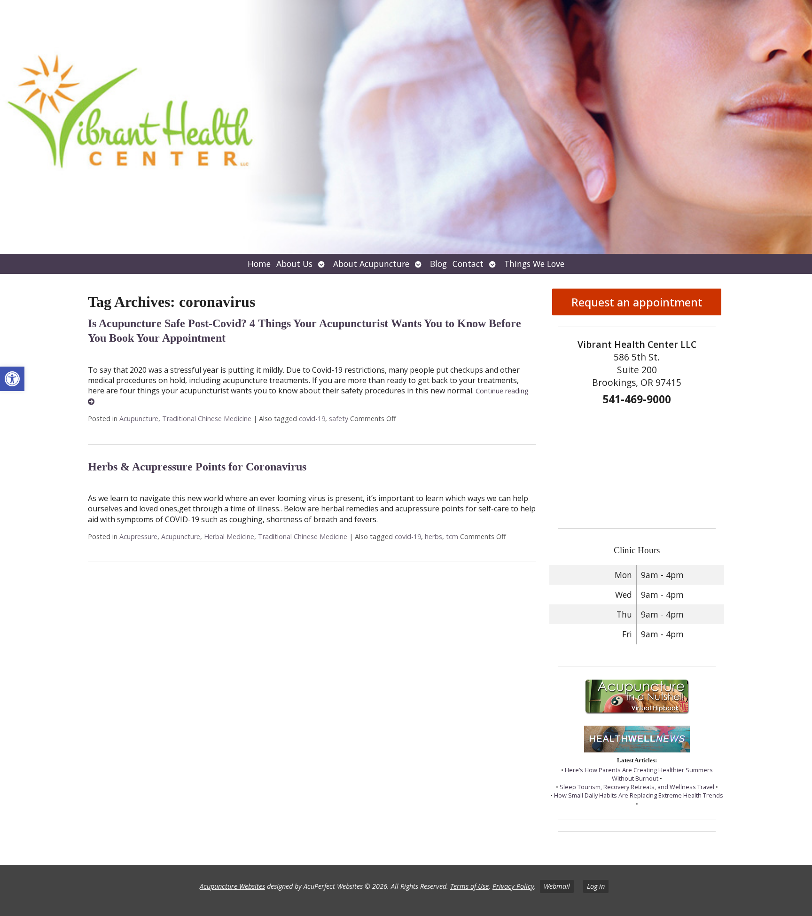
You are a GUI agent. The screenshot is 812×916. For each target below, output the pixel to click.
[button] (12, 379)
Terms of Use (469, 886)
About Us (294, 263)
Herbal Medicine (229, 536)
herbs (433, 536)
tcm (452, 536)
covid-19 (312, 418)
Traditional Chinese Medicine (206, 418)
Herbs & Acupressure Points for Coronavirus (197, 467)
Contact (468, 263)
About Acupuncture (371, 263)
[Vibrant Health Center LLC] (406, 127)
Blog (438, 263)
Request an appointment (637, 302)
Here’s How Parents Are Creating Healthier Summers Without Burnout (639, 774)
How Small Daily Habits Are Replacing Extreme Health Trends (638, 795)
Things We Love (534, 263)
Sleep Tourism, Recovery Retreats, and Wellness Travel (637, 787)
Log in (596, 886)
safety (338, 418)
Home (259, 263)
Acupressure (138, 536)
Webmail (557, 886)
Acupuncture (138, 418)
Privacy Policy (513, 886)
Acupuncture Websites (232, 886)
